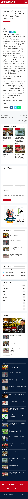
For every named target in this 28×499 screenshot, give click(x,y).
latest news (15, 100)
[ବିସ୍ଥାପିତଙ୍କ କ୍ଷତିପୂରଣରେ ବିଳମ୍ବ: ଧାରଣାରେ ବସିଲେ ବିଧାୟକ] (6, 256)
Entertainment (6, 306)
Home (2, 484)
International (5, 297)
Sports (4, 303)
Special (4, 309)
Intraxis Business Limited (17, 496)
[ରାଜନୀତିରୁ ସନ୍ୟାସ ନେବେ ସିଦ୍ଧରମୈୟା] (5, 403)
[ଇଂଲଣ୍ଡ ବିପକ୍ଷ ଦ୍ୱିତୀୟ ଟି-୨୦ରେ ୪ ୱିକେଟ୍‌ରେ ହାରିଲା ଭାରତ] (5, 445)
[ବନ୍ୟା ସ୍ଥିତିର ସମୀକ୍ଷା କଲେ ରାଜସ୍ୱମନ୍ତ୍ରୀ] (5, 388)
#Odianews (5, 288)
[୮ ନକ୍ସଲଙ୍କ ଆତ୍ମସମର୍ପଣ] (8, 149)
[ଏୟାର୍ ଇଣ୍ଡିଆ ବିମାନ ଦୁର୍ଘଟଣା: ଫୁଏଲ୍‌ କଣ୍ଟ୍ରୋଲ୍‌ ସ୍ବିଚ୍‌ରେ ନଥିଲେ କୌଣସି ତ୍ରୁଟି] (20, 149)
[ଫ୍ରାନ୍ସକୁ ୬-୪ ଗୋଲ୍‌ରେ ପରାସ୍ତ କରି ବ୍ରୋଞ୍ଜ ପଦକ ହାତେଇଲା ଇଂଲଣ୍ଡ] (5, 431)
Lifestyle (4, 300)
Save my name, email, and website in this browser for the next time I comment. (14, 196)
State (4, 285)
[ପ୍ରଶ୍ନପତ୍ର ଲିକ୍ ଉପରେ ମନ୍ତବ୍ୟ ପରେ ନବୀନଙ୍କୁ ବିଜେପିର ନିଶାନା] (5, 410)
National (5, 21)
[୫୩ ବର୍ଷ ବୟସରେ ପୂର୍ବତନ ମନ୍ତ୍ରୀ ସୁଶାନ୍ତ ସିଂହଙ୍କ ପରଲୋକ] (5, 396)
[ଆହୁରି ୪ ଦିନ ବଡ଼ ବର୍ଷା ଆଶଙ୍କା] (6, 242)
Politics (9, 21)
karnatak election (9, 100)
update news (21, 100)
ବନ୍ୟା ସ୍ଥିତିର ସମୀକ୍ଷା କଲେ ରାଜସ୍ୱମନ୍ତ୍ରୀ (17, 386)
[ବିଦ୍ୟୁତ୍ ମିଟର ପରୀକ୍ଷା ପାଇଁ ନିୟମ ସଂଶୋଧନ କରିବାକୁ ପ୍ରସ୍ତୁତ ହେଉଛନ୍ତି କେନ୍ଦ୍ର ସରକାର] (20, 132)
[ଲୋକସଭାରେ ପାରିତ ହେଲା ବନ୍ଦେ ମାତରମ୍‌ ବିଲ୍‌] (8, 132)
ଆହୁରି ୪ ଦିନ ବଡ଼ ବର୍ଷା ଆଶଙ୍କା (16, 240)
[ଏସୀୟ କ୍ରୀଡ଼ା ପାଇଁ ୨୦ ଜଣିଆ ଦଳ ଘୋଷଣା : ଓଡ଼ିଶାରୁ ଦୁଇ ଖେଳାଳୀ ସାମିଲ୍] (5, 425)
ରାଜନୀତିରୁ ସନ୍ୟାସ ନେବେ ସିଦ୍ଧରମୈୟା (16, 401)
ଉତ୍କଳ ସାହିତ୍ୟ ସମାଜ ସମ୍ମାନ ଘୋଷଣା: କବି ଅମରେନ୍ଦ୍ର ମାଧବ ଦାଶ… (14, 330)
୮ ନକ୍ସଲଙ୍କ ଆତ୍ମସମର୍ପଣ (14, 465)
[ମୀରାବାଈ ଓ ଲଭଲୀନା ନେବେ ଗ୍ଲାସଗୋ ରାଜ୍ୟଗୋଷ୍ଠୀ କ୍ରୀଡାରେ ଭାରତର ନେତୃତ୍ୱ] (5, 438)
